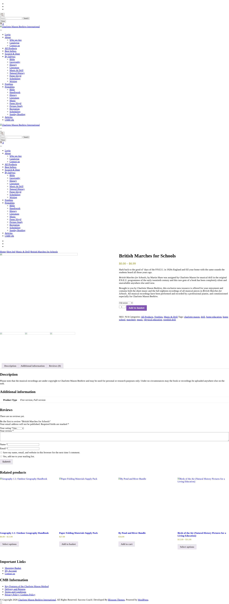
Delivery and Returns (15, 589)
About (8, 37)
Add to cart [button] (127, 544)
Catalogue (14, 42)
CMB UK (9, 119)
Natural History (17, 73)
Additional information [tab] (33, 366)
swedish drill (169, 319)
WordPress (143, 599)
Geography (15, 62)
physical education (153, 319)
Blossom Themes (116, 599)
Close (3, 21)
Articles (9, 117)
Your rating (6, 428)
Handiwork (15, 92)
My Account (11, 570)
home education (214, 316)
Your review (7, 430)
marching (131, 319)
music (140, 319)
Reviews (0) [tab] (55, 366)
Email (4, 448)
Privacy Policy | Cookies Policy (20, 594)
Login (7, 34)
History (13, 64)
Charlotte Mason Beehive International (37, 599)
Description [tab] (10, 366)
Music (13, 100)
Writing (13, 81)
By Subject (10, 56)
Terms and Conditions (15, 591)
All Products (11, 48)
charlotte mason (192, 316)
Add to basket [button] (69, 544)
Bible (12, 59)
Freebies (9, 84)
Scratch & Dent (12, 53)
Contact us (15, 45)
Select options (9, 544)
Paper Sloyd (15, 75)
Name (4, 444)
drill (203, 316)
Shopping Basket (13, 568)
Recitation (15, 108)
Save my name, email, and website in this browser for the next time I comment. (41, 452)
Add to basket (136, 308)
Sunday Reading (17, 114)
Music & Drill (16, 70)
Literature (14, 67)
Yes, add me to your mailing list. (18, 456)
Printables (10, 86)
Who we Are (16, 40)
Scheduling (15, 78)
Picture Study (16, 106)
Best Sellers (10, 51)
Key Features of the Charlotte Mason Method (27, 586)
